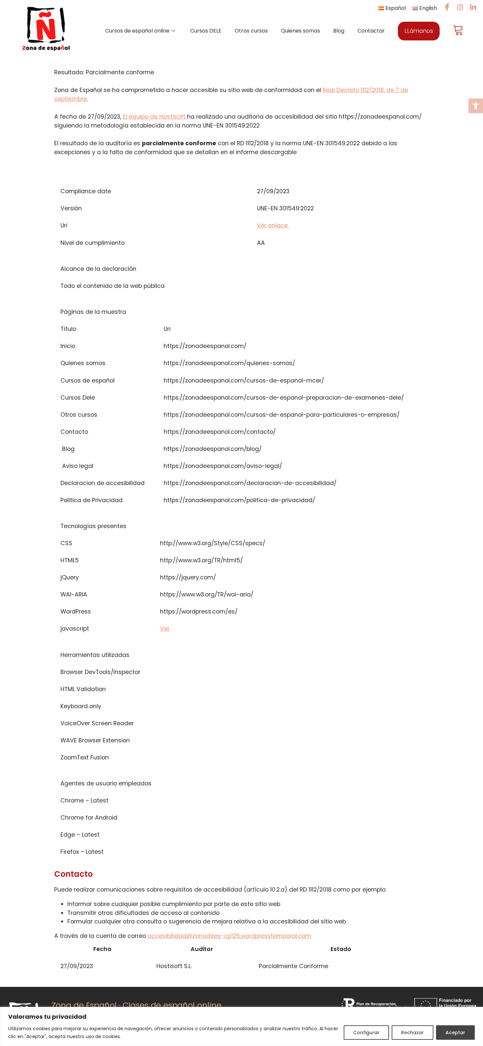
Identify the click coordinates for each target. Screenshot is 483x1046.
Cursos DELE (205, 31)
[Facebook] (447, 7)
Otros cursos (251, 31)
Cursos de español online (137, 31)
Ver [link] (165, 629)
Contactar (371, 31)
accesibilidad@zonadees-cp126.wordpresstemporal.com (229, 936)
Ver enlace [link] (273, 225)
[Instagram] (460, 7)
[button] (476, 106)
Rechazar (412, 1032)
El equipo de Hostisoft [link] (155, 117)
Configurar (366, 1032)
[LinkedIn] (473, 7)
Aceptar (455, 1032)
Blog (338, 31)
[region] (241, 1026)
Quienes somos (300, 31)
